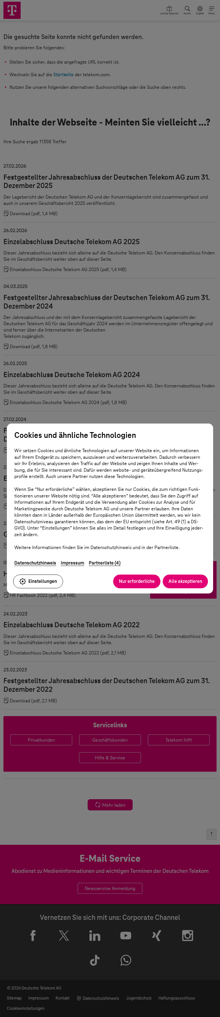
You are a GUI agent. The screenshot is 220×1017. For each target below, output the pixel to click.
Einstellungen (42, 581)
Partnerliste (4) (105, 563)
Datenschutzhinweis (35, 563)
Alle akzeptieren (185, 581)
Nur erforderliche (137, 581)
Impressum (72, 563)
